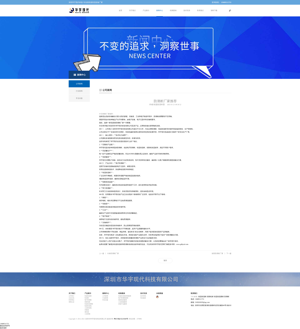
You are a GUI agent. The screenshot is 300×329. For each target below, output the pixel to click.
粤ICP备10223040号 (121, 319)
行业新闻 (105, 298)
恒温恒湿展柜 (89, 304)
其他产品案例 (122, 304)
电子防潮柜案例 (123, 298)
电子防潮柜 (88, 300)
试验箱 (87, 310)
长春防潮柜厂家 (109, 253)
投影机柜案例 (122, 300)
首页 (120, 10)
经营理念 (71, 300)
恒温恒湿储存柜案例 (124, 296)
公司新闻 (105, 296)
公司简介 (71, 296)
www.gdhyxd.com (182, 244)
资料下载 (214, 10)
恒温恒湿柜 (88, 296)
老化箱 (87, 312)
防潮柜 (226, 296)
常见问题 (105, 300)
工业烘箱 (87, 314)
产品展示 (146, 10)
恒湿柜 (87, 298)
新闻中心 (159, 10)
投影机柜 (87, 302)
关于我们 (132, 10)
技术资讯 (143, 296)
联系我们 (200, 10)
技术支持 (187, 10)
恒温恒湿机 (88, 306)
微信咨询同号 (5, 326)
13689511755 (4, 324)
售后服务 (143, 298)
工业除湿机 (88, 308)
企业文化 (71, 298)
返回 (165, 260)
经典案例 (173, 10)
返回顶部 (3, 328)
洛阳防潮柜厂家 (221, 253)
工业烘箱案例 (122, 302)
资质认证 (71, 302)
